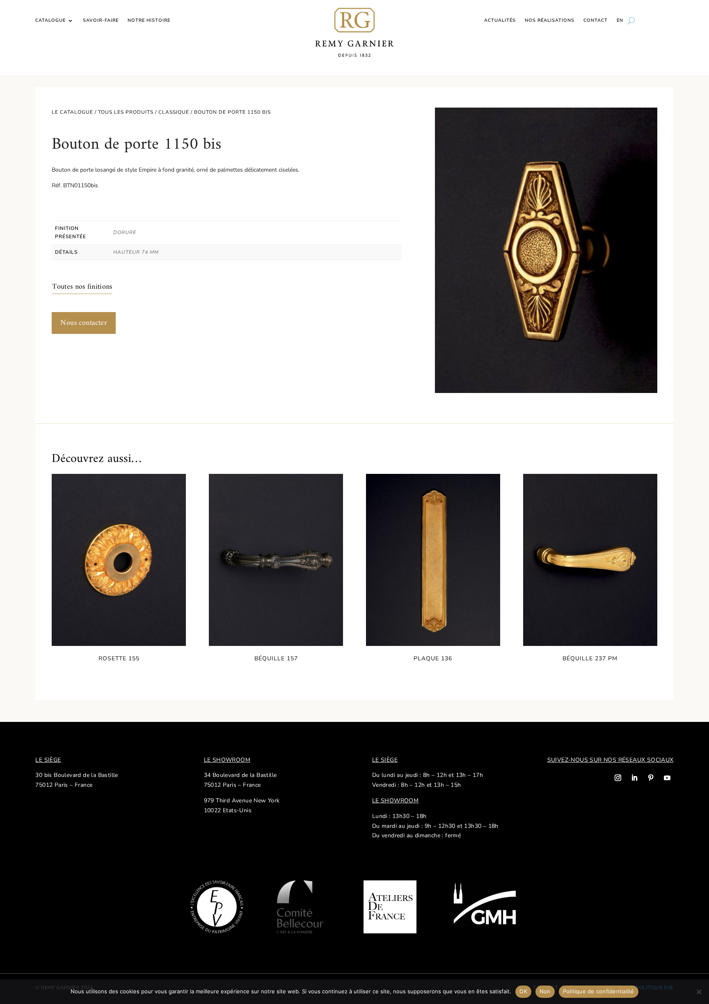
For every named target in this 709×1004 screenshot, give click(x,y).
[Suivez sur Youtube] (667, 777)
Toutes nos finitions (82, 286)
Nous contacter (83, 323)
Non (545, 991)
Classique (173, 112)
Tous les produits (125, 112)
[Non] (699, 992)
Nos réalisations (549, 20)
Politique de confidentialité (598, 991)
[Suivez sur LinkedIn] (634, 777)
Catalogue (50, 20)
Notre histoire (149, 20)
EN (620, 20)
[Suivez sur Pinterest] (650, 777)
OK (523, 991)
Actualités (500, 20)
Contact (595, 20)
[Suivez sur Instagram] (617, 777)
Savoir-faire (101, 20)
